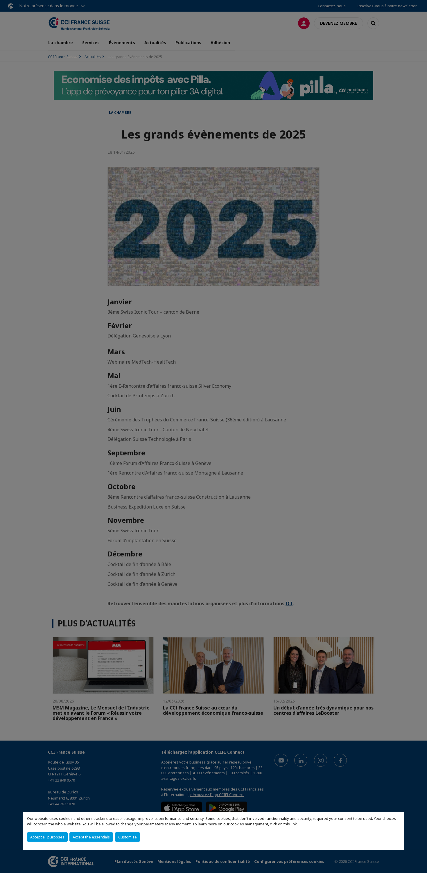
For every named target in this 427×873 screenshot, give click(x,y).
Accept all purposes (47, 837)
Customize (127, 837)
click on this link (283, 824)
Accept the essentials (91, 837)
